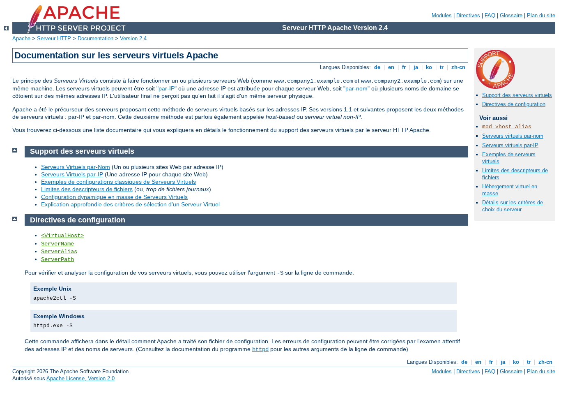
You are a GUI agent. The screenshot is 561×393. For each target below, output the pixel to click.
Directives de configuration (513, 104)
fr (403, 67)
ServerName (57, 243)
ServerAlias (59, 251)
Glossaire (511, 15)
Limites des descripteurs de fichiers (87, 189)
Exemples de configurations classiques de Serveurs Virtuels (118, 181)
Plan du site (541, 15)
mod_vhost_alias (506, 127)
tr (441, 67)
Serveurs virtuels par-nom (512, 136)
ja (416, 67)
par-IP (167, 88)
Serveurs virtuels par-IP (510, 145)
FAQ (490, 15)
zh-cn (458, 67)
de (377, 67)
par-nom (356, 88)
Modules (442, 15)
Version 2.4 (133, 38)
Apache (21, 38)
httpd (260, 349)
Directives (468, 15)
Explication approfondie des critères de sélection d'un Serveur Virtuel (130, 204)
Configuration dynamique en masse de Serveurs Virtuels (114, 197)
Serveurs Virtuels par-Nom (75, 167)
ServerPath (57, 259)
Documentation (95, 38)
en (391, 67)
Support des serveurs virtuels (517, 95)
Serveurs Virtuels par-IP (72, 174)
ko (429, 67)
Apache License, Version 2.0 (80, 378)
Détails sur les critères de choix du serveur (512, 206)
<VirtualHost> (62, 235)
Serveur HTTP (54, 38)
